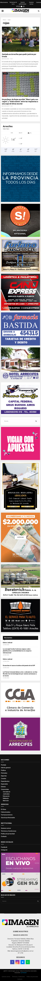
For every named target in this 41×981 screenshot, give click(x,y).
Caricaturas (6, 791)
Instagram (4, 850)
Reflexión (6, 798)
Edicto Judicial (7, 642)
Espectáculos (5, 781)
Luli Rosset (24, 972)
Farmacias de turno (13, 3)
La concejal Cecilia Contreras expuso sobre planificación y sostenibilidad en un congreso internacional (17, 651)
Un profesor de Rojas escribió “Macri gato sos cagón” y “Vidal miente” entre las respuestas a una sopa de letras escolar (20, 101)
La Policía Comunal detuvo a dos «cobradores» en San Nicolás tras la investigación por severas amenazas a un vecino (20, 674)
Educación (6, 796)
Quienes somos (31, 3)
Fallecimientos (4, 2)
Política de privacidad (8, 834)
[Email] (22, 962)
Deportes (4, 776)
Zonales (5, 28)
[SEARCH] (36, 421)
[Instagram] (17, 962)
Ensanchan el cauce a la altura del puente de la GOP (19, 665)
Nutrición (6, 800)
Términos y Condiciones (8, 831)
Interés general (5, 767)
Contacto (38, 2)
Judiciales (6, 794)
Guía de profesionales (22, 3)
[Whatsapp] (28, 962)
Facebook (4, 847)
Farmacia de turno (6, 815)
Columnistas (5, 789)
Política (3, 770)
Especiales (4, 784)
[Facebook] (12, 962)
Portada (3, 765)
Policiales (4, 773)
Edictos (3, 786)
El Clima (3, 809)
